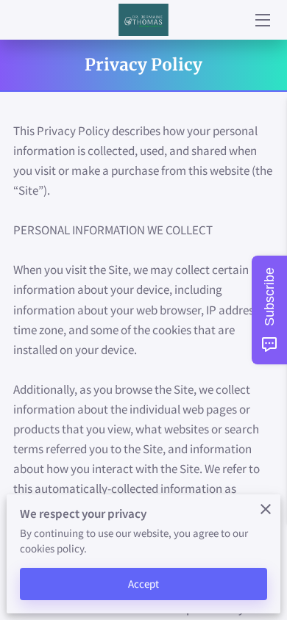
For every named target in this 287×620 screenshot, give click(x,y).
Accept (144, 584)
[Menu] (261, 20)
